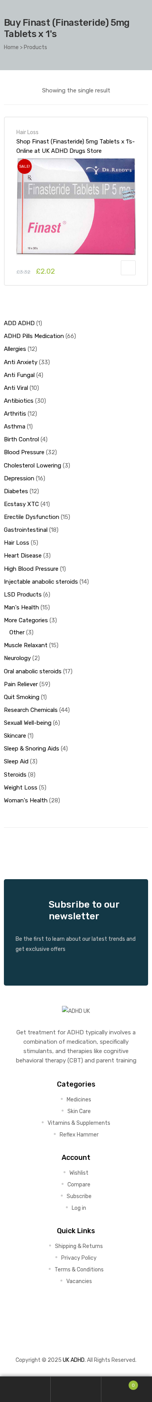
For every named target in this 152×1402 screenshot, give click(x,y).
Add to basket (128, 267)
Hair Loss (27, 132)
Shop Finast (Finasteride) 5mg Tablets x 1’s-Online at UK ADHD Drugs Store (75, 146)
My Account (25, 1389)
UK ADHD (74, 1360)
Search (76, 1389)
